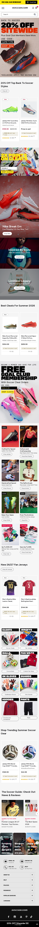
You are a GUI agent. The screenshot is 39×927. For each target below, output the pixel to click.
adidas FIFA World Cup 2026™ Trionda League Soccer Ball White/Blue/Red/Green (29, 765)
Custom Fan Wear (29, 671)
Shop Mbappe (19, 288)
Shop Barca (19, 257)
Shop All (4, 91)
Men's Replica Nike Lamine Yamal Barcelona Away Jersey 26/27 (9, 600)
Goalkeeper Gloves (10, 694)
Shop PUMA (6, 520)
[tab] (19, 874)
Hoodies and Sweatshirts (7, 718)
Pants (28, 717)
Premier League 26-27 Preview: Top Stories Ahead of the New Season (12, 823)
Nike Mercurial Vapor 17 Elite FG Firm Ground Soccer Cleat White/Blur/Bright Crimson (28, 337)
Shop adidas (7, 454)
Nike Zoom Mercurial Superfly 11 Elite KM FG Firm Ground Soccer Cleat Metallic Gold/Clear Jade (10, 337)
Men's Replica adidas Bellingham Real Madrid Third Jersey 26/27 (28, 600)
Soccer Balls (10, 671)
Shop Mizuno (7, 488)
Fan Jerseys (28, 648)
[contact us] (19, 911)
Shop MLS (25, 520)
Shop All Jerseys (7, 569)
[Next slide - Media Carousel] (37, 842)
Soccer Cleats (10, 648)
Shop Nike (7, 233)
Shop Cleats (19, 161)
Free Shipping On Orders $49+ (12, 2)
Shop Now (19, 46)
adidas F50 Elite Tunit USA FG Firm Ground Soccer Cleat (29, 122)
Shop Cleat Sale (26, 552)
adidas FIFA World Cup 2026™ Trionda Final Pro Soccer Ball (9, 765)
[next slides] (37, 813)
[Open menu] (3, 8)
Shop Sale (6, 554)
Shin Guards (28, 694)
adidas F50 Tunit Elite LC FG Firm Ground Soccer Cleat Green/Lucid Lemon (10, 122)
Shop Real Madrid (27, 456)
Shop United (25, 488)
